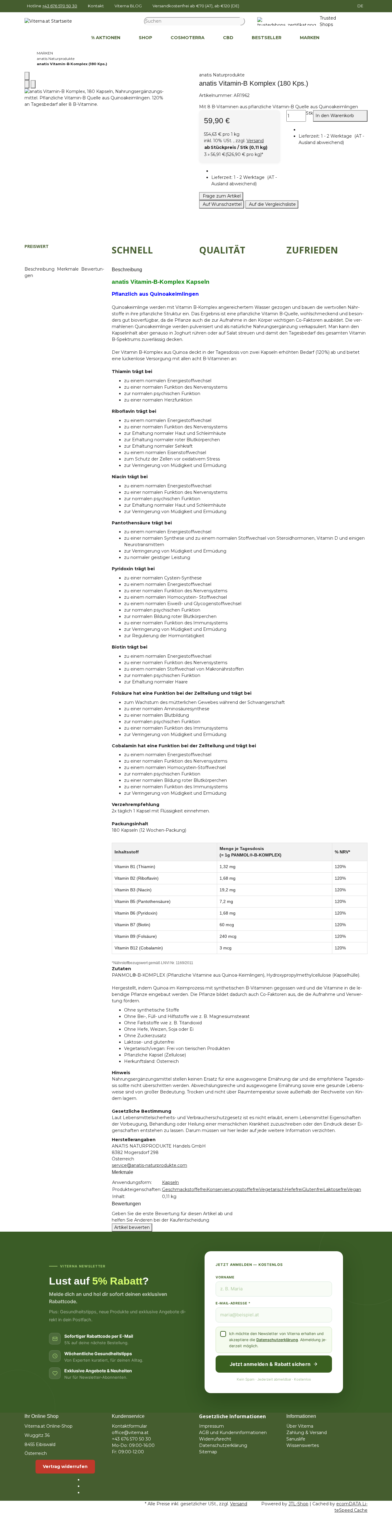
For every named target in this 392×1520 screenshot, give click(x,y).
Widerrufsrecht (215, 1439)
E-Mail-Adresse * (233, 1303)
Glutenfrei (312, 1189)
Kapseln (170, 1182)
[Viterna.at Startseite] (48, 21)
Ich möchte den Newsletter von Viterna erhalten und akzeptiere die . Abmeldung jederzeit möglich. (277, 1339)
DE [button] (360, 5)
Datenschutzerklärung (277, 1339)
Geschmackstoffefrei (184, 1189)
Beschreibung (40, 269)
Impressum (211, 1426)
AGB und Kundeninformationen (233, 1432)
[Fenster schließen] (26, 76)
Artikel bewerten (132, 1227)
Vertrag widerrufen (65, 1466)
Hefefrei (293, 1189)
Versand (255, 140)
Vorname (225, 1277)
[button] (245, 180)
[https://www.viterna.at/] (72, 38)
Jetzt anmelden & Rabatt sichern (270, 1364)
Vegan (354, 1189)
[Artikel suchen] (242, 21)
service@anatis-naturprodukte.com (149, 1165)
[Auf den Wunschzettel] (33, 84)
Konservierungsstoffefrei (233, 1189)
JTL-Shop (298, 1504)
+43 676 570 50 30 (59, 5)
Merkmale (68, 269)
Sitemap (208, 1452)
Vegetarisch (272, 1189)
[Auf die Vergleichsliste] (26, 84)
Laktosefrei (335, 1189)
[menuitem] (72, 38)
